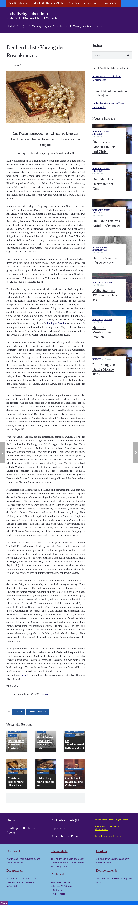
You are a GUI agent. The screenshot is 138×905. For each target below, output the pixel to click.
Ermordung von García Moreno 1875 (103, 369)
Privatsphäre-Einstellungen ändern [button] (111, 819)
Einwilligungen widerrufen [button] (108, 836)
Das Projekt (14, 851)
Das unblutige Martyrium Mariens (16, 744)
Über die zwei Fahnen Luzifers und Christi (104, 146)
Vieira (23, 674)
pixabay (44, 693)
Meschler (97, 134)
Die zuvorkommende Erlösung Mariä (75, 744)
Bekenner (97, 247)
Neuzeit (108, 282)
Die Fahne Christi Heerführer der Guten (105, 184)
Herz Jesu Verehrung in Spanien (101, 332)
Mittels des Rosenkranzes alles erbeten (16, 781)
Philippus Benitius (56, 323)
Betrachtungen (101, 131)
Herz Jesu (97, 282)
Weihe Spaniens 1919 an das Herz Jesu (104, 295)
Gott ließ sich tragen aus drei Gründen (74, 781)
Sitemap (11, 820)
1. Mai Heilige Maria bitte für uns (45, 781)
